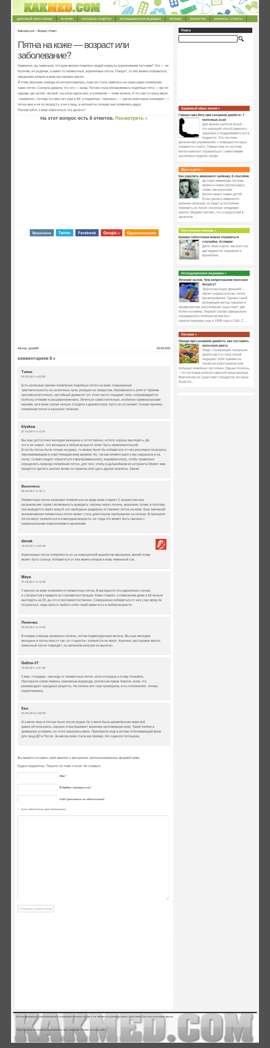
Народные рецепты (96, 19)
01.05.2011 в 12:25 (33, 581)
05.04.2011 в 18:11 (33, 491)
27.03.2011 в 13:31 (33, 431)
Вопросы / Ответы (228, 19)
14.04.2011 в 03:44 (33, 546)
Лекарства (198, 19)
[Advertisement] (94, 175)
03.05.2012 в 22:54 (33, 713)
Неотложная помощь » (198, 230)
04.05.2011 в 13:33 (33, 627)
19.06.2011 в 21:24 (33, 667)
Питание (175, 19)
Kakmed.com (26, 30)
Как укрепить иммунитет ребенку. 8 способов (214, 176)
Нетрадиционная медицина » (203, 273)
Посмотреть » (131, 117)
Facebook (87, 232)
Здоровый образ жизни (34, 19)
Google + (111, 232)
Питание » (189, 334)
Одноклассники (141, 232)
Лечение (66, 19)
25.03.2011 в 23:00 (33, 376)
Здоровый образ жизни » (200, 108)
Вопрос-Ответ (47, 30)
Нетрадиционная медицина (140, 19)
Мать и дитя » (191, 169)
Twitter (65, 232)
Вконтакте (41, 232)
